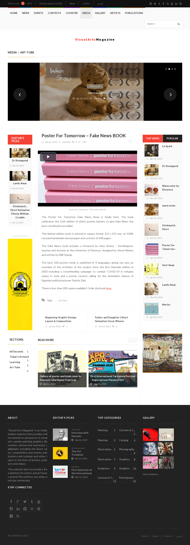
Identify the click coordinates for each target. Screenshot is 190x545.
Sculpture (106, 468)
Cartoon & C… (127, 432)
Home (13, 13)
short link (98, 98)
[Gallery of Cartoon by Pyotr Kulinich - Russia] (150, 462)
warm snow (95, 92)
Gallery (100, 13)
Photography (127, 451)
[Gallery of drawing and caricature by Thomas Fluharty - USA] (150, 448)
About (72, 3)
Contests (54, 13)
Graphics (75, 466)
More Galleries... (151, 474)
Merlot (166, 304)
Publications (134, 13)
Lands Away (20, 183)
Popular (172, 138)
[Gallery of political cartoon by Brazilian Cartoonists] (150, 435)
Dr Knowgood (20, 160)
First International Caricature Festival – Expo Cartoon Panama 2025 (112, 378)
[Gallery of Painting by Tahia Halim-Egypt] (20, 284)
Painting (106, 430)
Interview (75, 429)
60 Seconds (19, 351)
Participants (127, 479)
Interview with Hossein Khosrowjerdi (80, 436)
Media (86, 13)
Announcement (78, 448)
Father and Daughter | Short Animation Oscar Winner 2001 (111, 321)
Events (38, 13)
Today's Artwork (19, 357)
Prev (19, 94)
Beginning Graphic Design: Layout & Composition (61, 319)
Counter (72, 13)
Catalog (127, 440)
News (25, 13)
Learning (19, 362)
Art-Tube (95, 86)
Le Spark (167, 146)
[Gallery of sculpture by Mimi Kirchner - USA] (166, 462)
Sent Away (168, 265)
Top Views (152, 138)
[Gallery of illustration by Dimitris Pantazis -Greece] (165, 448)
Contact (86, 3)
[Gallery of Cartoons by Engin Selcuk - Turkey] (166, 435)
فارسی (100, 3)
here (108, 288)
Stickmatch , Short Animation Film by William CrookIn (20, 212)
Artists (115, 13)
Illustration (106, 449)
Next (170, 94)
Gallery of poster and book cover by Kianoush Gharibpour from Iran (60, 378)
